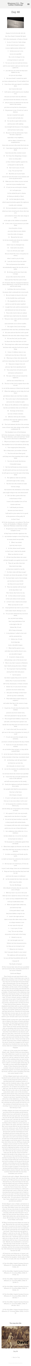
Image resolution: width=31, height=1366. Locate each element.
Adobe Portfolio (18, 1363)
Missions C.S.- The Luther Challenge (16, 4)
